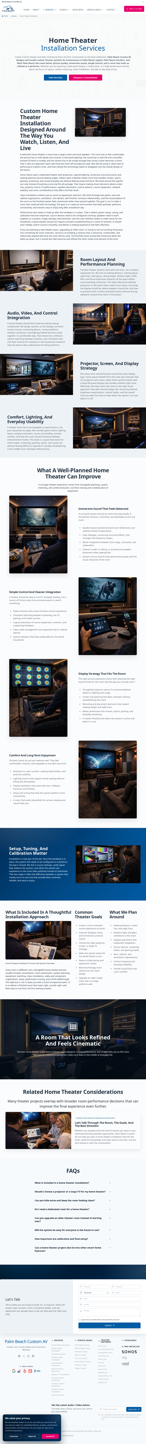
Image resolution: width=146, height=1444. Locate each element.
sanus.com (102, 1346)
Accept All (50, 1436)
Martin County (80, 1355)
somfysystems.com (105, 1352)
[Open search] (143, 2)
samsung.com (103, 1356)
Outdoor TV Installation (60, 1374)
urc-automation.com (106, 1349)
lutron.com (102, 1359)
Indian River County (82, 1361)
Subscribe (132, 1409)
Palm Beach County (82, 1345)
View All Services (57, 1395)
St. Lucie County (81, 1358)
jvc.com (101, 1362)
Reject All (32, 1436)
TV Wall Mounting (58, 1354)
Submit (108, 1325)
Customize (13, 1436)
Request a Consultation (86, 77)
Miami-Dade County (82, 1348)
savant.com (102, 1369)
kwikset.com (102, 1372)
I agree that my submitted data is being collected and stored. (100, 1320)
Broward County (81, 1352)
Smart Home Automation (60, 1345)
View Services (55, 77)
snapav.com (102, 1382)
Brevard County (81, 1365)
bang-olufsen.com (105, 1376)
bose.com (102, 1366)
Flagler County (80, 1368)
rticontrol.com (103, 1379)
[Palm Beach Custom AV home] (8, 9)
